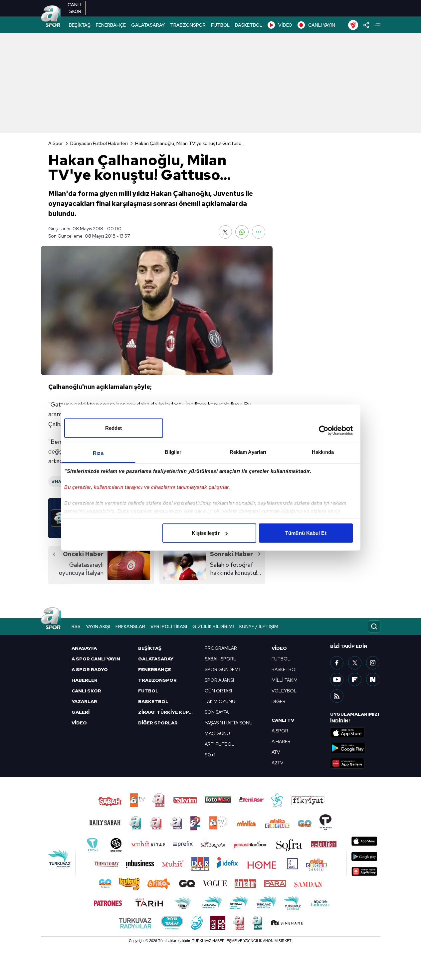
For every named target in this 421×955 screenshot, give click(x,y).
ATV (276, 752)
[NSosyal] (372, 679)
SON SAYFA (217, 712)
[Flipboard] (354, 679)
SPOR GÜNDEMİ (222, 669)
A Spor (55, 143)
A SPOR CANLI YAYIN (96, 659)
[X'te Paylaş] (225, 232)
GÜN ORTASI (218, 691)
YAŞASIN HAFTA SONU (229, 723)
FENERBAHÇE (111, 25)
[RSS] (336, 696)
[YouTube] (336, 679)
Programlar (221, 648)
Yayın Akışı (98, 626)
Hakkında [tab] (323, 452)
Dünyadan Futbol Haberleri (99, 143)
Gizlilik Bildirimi (213, 626)
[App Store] (355, 732)
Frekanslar (130, 626)
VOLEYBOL (284, 691)
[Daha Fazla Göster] (258, 232)
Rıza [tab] (98, 453)
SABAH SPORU (221, 659)
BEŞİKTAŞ (80, 25)
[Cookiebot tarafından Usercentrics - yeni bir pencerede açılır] (324, 430)
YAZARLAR (84, 701)
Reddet (113, 428)
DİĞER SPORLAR (158, 723)
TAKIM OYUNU (220, 701)
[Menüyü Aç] (377, 25)
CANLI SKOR (86, 691)
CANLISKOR (74, 8)
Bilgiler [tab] (173, 452)
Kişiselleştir (205, 533)
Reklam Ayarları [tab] (248, 452)
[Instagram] (372, 662)
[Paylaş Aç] (366, 25)
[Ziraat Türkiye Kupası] (353, 25)
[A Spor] (51, 16)
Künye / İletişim (258, 626)
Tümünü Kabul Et (305, 533)
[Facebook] (336, 662)
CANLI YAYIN (321, 25)
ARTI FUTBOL (219, 744)
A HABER (281, 741)
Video (279, 648)
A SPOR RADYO (90, 669)
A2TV (277, 763)
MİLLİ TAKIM (285, 680)
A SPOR (280, 731)
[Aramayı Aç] (374, 626)
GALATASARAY (148, 25)
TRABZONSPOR (188, 25)
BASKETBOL (248, 25)
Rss (76, 626)
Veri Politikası (168, 626)
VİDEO (285, 25)
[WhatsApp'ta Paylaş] (242, 232)
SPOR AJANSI (219, 680)
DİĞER (279, 701)
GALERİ (81, 712)
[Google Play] (355, 748)
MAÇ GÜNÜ (217, 733)
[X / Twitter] (354, 662)
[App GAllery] (355, 763)
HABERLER (85, 680)
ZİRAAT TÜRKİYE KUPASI (167, 712)
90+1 (210, 755)
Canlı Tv (283, 720)
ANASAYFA (84, 648)
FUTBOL (220, 25)
